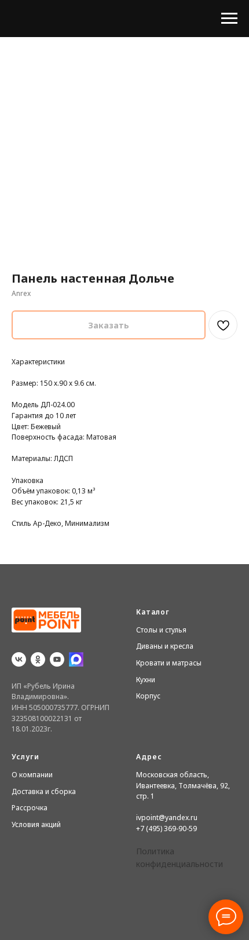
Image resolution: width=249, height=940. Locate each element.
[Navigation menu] (229, 18)
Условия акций (36, 824)
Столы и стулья (161, 630)
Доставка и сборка (44, 791)
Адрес (149, 757)
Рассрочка (29, 808)
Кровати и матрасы (169, 663)
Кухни (145, 680)
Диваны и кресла (164, 646)
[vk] (19, 659)
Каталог (153, 612)
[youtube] (57, 659)
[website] (76, 659)
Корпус (148, 696)
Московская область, (172, 775)
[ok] (38, 659)
